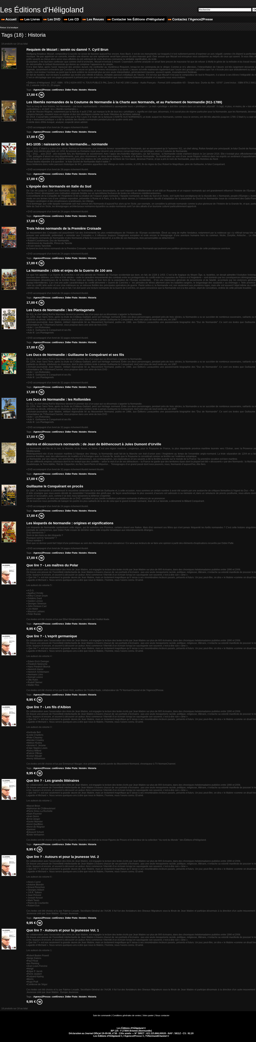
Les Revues (95, 19)
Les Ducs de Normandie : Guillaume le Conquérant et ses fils (75, 355)
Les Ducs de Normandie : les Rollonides (58, 399)
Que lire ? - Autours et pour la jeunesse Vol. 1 (62, 930)
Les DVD (54, 19)
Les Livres (32, 19)
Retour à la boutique (9, 27)
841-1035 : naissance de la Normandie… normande (67, 144)
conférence (58, 90)
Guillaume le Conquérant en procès (54, 486)
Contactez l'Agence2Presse (192, 19)
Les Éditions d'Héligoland (42, 10)
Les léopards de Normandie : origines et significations (69, 523)
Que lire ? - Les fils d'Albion (48, 707)
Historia (92, 90)
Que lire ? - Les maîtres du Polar (52, 565)
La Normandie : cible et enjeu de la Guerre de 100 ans (69, 270)
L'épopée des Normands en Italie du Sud (58, 186)
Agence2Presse (42, 90)
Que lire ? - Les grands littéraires (52, 780)
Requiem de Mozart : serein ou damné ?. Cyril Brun (67, 49)
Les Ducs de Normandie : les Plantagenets (60, 310)
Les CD (73, 19)
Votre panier (148, 1015)
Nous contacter (162, 1015)
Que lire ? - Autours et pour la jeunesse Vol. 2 (62, 857)
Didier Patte (71, 90)
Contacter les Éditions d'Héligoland (138, 19)
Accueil (11, 19)
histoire (83, 90)
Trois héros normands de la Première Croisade (63, 228)
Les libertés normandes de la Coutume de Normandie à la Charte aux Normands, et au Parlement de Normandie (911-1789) (124, 102)
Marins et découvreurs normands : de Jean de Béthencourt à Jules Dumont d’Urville (93, 444)
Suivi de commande (102, 1015)
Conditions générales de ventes (126, 1015)
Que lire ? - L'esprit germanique (51, 636)
